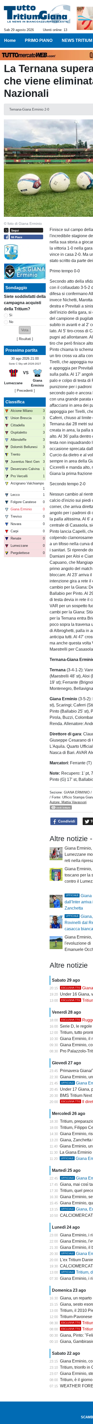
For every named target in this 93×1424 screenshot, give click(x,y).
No (11, 322)
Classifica (15, 402)
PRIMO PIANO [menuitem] (38, 40)
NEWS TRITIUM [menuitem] (77, 40)
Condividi (66, 821)
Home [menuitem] (10, 40)
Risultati (25, 339)
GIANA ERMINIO (77, 792)
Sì (10, 315)
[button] (25, 330)
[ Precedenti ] (25, 390)
